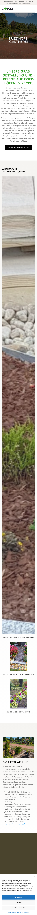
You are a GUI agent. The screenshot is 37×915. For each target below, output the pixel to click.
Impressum (26, 912)
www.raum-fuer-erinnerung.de (15, 824)
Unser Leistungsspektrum (18, 147)
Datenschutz (20, 912)
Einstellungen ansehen (19, 908)
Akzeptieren (18, 897)
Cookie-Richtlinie (12, 912)
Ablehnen (19, 902)
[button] (34, 876)
